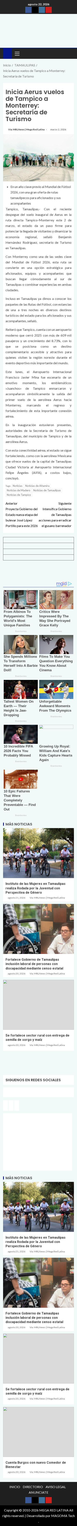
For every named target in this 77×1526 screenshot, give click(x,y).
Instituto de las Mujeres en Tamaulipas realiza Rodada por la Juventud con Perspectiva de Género (36, 888)
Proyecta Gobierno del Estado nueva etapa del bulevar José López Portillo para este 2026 (22, 514)
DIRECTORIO (33, 1487)
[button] (17, 53)
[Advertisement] (38, 572)
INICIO (14, 1487)
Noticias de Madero (18, 490)
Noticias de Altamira (37, 485)
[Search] (70, 54)
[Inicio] (7, 53)
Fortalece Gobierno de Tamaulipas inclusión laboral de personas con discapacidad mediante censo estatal (34, 964)
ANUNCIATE (38, 1492)
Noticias (17, 485)
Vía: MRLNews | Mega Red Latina (26, 129)
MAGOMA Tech (63, 1516)
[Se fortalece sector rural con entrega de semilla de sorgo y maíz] (38, 1005)
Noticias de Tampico (19, 494)
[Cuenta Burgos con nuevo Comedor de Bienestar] (38, 1432)
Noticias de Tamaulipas (47, 490)
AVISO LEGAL (56, 1487)
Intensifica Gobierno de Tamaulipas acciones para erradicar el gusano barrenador (55, 514)
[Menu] (17, 53)
